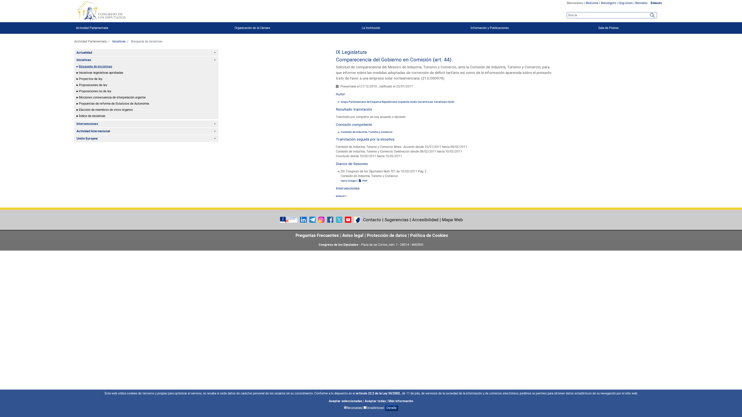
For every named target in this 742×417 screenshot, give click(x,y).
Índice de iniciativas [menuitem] (92, 116)
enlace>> (341, 195)
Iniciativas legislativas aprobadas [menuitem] (101, 73)
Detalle (391, 408)
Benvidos (641, 3)
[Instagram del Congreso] (321, 219)
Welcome (591, 3)
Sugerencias (396, 219)
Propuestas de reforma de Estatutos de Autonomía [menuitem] (114, 103)
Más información (400, 401)
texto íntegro (349, 180)
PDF (364, 180)
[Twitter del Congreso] (339, 219)
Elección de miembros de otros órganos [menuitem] (106, 110)
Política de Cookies (429, 235)
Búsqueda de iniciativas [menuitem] (95, 66)
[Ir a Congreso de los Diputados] (101, 11)
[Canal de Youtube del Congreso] (348, 219)
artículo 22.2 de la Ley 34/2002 (378, 393)
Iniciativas (119, 41)
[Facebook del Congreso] (330, 219)
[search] (612, 15)
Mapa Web (452, 219)
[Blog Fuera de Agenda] (357, 219)
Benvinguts (608, 3)
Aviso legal (353, 235)
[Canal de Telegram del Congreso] (312, 219)
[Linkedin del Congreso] (303, 219)
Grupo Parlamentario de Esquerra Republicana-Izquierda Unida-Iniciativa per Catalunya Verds (397, 101)
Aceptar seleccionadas (346, 401)
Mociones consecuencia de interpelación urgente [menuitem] (112, 97)
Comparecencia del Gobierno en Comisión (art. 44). (394, 60)
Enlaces (656, 3)
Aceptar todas (376, 401)
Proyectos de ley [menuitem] (90, 79)
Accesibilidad (425, 219)
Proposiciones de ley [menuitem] (93, 85)
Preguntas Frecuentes (317, 235)
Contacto (372, 219)
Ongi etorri (626, 3)
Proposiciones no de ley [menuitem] (95, 91)
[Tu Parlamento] (289, 219)
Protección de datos (387, 235)
